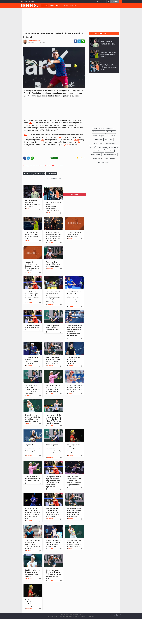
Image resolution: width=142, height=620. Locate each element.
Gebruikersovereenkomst (55, 616)
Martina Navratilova (103, 162)
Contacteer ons (63, 615)
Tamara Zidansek (110, 158)
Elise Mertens (110, 128)
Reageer (43, 42)
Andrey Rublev (41, 173)
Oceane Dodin (109, 151)
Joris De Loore (110, 136)
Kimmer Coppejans (98, 136)
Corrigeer (81, 158)
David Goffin (93, 147)
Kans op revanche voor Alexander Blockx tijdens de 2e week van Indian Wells (108, 43)
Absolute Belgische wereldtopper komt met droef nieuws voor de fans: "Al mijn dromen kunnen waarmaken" (53, 236)
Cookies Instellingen (71, 616)
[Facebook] (97, 1)
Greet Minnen (111, 132)
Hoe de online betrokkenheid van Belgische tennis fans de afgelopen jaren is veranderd (32, 266)
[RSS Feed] (108, 1)
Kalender (58, 5)
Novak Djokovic (53, 173)
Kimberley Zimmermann (110, 154)
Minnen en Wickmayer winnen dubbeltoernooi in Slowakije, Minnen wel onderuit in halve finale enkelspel (74, 512)
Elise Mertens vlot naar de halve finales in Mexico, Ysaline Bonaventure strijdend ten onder (32, 544)
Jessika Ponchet (98, 158)
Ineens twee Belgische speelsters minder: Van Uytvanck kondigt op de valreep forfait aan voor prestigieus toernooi (54, 419)
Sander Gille (98, 139)
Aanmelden (114, 1)
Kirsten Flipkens (95, 154)
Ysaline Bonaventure (99, 132)
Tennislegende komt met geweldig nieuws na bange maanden (53, 264)
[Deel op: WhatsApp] (83, 41)
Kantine (51, 5)
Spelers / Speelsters (70, 5)
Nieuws (45, 5)
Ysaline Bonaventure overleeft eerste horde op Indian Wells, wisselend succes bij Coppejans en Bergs (74, 481)
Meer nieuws (54, 178)
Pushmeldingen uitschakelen (86, 616)
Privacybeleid (73, 615)
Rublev (61, 137)
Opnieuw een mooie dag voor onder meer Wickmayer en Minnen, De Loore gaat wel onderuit (53, 574)
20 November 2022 (33, 42)
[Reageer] (40, 209)
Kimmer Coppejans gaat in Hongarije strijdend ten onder (52, 328)
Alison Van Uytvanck (97, 143)
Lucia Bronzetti (113, 147)
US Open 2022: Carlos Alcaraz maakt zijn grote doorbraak (74, 234)
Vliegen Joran (108, 139)
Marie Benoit (103, 147)
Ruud (30, 123)
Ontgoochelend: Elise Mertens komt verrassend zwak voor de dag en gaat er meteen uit (32, 449)
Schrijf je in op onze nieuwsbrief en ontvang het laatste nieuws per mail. (43, 166)
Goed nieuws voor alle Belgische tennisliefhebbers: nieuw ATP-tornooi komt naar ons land (53, 206)
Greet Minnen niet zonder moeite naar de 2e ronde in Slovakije (32, 479)
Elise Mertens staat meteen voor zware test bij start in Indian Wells (108, 54)
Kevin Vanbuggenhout (35, 40)
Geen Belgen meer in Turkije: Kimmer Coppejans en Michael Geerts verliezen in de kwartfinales (32, 389)
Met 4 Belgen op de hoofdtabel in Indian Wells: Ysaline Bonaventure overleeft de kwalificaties (74, 449)
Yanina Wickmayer (98, 128)
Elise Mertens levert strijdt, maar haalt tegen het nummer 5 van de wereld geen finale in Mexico (52, 512)
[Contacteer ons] (104, 1)
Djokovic (66, 145)
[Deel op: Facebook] (75, 41)
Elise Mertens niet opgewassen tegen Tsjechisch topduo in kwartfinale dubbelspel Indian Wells (32, 296)
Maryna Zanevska (111, 143)
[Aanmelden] (24, 173)
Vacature (80, 615)
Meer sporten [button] (29, 1)
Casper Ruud (29, 173)
